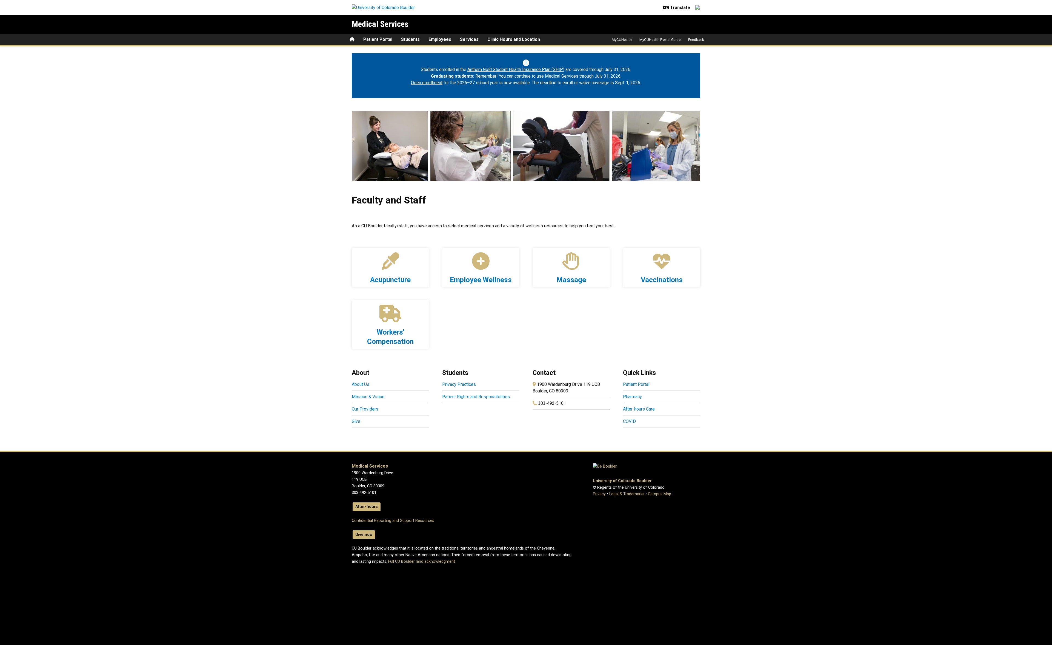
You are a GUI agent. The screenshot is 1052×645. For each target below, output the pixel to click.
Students (410, 39)
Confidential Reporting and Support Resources (393, 520)
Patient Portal (377, 39)
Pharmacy (632, 396)
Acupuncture (390, 280)
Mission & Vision (368, 396)
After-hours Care (639, 409)
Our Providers (365, 409)
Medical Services (380, 24)
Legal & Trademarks (626, 494)
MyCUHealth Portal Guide (660, 39)
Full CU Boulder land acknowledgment (421, 561)
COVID (629, 421)
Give (356, 421)
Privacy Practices (459, 384)
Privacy (599, 494)
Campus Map (659, 494)
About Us (360, 384)
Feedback (696, 39)
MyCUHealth (622, 39)
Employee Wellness (481, 280)
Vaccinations (662, 280)
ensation (400, 341)
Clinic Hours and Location (513, 39)
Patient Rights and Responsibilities (476, 396)
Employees (439, 39)
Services (469, 39)
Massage (571, 280)
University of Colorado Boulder (622, 481)
